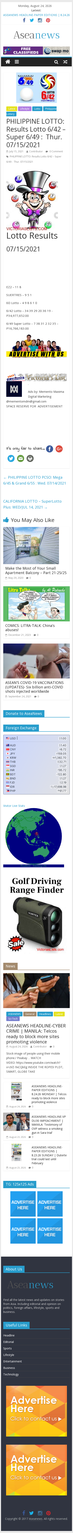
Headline (9, 1335)
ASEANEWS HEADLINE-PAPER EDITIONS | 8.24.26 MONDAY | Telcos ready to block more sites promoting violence (49, 1094)
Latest (11, 108)
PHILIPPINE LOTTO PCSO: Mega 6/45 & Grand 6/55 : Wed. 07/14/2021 (34, 480)
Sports (7, 1348)
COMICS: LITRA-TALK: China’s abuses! (30, 627)
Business (9, 1368)
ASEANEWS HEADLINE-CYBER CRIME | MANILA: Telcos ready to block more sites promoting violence (36, 1033)
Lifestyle (24, 108)
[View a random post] (65, 61)
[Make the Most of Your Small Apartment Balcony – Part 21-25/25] (31, 529)
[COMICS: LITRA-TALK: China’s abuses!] (36, 588)
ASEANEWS (14, 1014)
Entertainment (12, 1361)
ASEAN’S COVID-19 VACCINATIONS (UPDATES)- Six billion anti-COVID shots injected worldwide (34, 687)
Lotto (37, 108)
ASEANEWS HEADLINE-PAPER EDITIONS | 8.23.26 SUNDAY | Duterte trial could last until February (49, 1155)
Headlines (45, 1014)
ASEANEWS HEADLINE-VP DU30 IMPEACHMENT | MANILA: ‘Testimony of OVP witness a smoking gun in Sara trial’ (49, 1124)
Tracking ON (39, 865)
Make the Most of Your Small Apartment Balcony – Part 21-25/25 (36, 570)
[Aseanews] (7, 61)
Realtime (26, 865)
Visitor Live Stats (14, 806)
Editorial (8, 1342)
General (29, 1014)
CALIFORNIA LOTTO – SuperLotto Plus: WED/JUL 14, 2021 (32, 504)
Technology (11, 1374)
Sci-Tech (13, 1018)
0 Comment (56, 151)
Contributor (36, 151)
